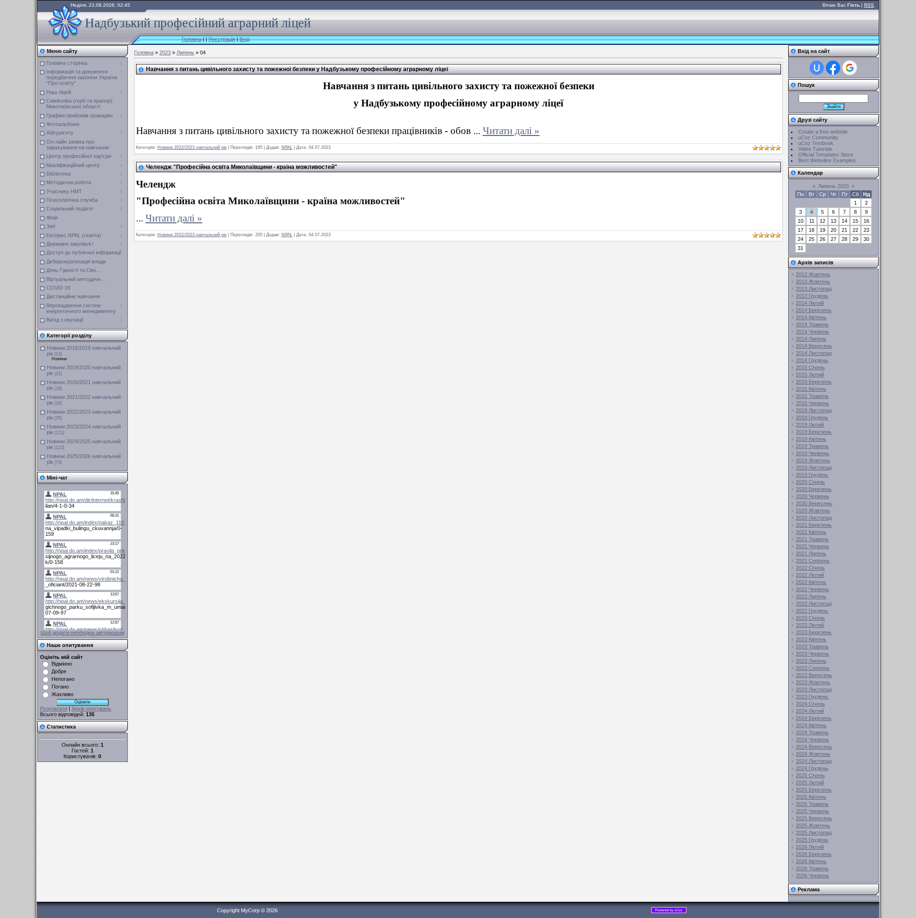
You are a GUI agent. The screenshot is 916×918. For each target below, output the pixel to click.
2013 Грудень (812, 296)
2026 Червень (812, 875)
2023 (165, 52)
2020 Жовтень (813, 510)
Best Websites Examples (827, 160)
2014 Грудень (812, 360)
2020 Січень (810, 482)
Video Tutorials (815, 149)
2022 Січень (810, 568)
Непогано (63, 679)
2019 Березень (814, 432)
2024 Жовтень (813, 754)
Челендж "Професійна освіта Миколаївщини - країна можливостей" (241, 167)
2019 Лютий (810, 425)
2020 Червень (812, 496)
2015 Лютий (810, 374)
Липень (185, 52)
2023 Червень (812, 654)
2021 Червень (812, 546)
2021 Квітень (811, 532)
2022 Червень (812, 589)
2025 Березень (814, 790)
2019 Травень (812, 446)
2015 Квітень (811, 389)
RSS (869, 5)
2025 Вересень (814, 818)
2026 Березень (814, 854)
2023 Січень (810, 618)
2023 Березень (814, 632)
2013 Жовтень (813, 281)
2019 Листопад (814, 467)
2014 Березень (814, 310)
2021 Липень (811, 553)
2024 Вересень (814, 747)
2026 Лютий (810, 847)
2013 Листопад (814, 289)
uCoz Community (818, 137)
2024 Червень (812, 739)
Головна (191, 39)
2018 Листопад (814, 410)
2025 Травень (812, 804)
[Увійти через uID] (817, 68)
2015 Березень (814, 382)
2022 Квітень (811, 582)
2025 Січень (810, 775)
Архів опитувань (91, 708)
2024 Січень (810, 704)
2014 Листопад (814, 353)
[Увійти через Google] (849, 67)
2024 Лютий (810, 711)
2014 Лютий (810, 303)
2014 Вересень (814, 346)
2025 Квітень (811, 797)
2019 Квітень (811, 439)
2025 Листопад (814, 832)
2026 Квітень (811, 861)
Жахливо (62, 694)
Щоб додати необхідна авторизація (83, 633)
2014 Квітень (811, 317)
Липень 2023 (833, 186)
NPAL (286, 147)
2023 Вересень (814, 675)
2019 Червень (812, 453)
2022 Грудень (812, 611)
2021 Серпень (813, 560)
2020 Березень (814, 489)
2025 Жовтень (813, 825)
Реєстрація (221, 39)
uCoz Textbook (815, 143)
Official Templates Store (825, 154)
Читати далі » (511, 130)
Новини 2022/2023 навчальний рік (192, 147)
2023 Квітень (811, 639)
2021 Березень (814, 525)
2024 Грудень (812, 768)
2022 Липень (811, 596)
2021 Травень (812, 539)
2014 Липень (811, 339)
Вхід (244, 39)
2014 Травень (812, 324)
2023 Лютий (810, 625)
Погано (60, 686)
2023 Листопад (814, 689)
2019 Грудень (812, 475)
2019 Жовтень (813, 460)
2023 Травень (812, 646)
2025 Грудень (812, 840)
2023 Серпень (813, 668)
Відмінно (62, 664)
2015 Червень (812, 403)
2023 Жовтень (813, 682)
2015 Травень (812, 396)
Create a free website (823, 132)
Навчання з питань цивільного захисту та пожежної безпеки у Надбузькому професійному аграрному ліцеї (297, 69)
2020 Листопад (814, 518)
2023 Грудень (812, 696)
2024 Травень (812, 732)
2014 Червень (812, 331)
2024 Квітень (811, 725)
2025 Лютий (810, 782)
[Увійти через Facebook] (833, 68)
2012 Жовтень (813, 274)
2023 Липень (811, 661)
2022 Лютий (810, 575)
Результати (53, 708)
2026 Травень (812, 868)
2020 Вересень (814, 503)
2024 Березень (814, 718)
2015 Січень (810, 367)
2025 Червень (812, 811)
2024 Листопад (814, 761)
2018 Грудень (812, 417)
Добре (59, 671)
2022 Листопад (814, 603)
